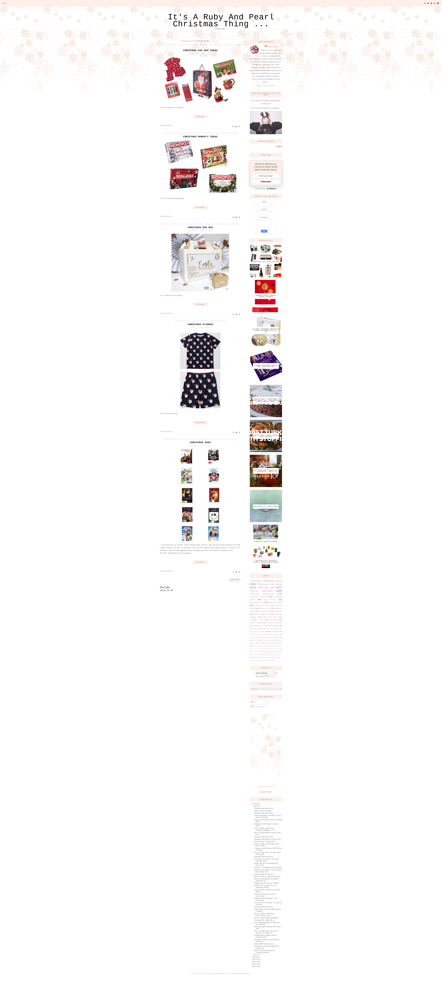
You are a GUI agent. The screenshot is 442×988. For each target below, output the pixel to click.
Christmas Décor (258, 649)
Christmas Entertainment (260, 646)
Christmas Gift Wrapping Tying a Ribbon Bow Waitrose (265, 561)
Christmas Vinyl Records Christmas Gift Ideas (266, 940)
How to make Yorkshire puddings (266, 918)
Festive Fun (234, 224)
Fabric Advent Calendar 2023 (265, 841)
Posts (254, 702)
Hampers (254, 657)
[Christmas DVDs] (200, 540)
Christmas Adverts (258, 596)
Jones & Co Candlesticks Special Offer (268, 867)
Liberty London (255, 637)
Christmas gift (265, 587)
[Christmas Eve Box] (200, 291)
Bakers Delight (255, 640)
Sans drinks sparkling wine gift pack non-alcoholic (266, 923)
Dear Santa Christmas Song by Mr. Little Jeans (266, 947)
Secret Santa (218, 439)
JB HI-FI (208, 439)
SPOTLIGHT (265, 611)
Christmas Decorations (262, 594)
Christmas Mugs (231, 44)
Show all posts (214, 41)
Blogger (270, 786)
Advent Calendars (261, 590)
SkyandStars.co (245, 973)
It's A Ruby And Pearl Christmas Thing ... (221, 21)
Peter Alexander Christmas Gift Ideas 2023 (267, 928)
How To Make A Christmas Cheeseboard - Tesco (264, 914)
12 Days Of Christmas (274, 623)
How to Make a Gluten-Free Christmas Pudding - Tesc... (265, 829)
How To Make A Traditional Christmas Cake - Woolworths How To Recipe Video (265, 400)
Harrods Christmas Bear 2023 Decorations (265, 895)
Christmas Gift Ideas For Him (266, 261)
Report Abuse (266, 792)
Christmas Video (273, 634)
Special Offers (231, 439)
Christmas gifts (273, 626)
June (255, 955)
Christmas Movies (195, 439)
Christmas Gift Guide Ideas (264, 920)
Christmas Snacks (255, 651)
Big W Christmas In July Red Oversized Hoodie (264, 951)
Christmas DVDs (200, 442)
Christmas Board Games (173, 133)
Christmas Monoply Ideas (200, 136)
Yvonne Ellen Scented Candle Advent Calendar (267, 910)
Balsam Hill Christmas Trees (264, 944)
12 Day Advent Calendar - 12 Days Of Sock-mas (268, 903)
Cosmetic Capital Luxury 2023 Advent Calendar (268, 849)
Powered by (260, 189)
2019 (254, 964)
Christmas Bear (255, 629)
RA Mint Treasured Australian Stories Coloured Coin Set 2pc (266, 330)
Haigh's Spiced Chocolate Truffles (266, 883)
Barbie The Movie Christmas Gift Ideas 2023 (266, 864)
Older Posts (234, 579)
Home (4, 3)
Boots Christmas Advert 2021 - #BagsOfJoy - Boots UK (265, 471)
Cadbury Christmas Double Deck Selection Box (266, 366)
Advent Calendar (256, 623)
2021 (254, 959)
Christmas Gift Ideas (211, 133)
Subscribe (266, 182)
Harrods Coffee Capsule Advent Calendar (266, 296)
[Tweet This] (236, 126)
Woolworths (273, 620)
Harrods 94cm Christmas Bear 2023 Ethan (267, 891)
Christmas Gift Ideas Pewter (265, 506)
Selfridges (275, 637)
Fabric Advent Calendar (262, 811)
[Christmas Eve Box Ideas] (200, 103)
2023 (254, 804)
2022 (254, 957)
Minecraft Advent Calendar (265, 541)
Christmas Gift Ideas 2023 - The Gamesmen (265, 899)
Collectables (278, 643)
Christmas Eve (267, 640)
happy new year (267, 660)
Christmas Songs (264, 643)
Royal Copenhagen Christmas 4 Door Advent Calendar (267, 816)
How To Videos (275, 602)
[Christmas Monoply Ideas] (200, 194)
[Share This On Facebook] (233, 126)
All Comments (258, 706)
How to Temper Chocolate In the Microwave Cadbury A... (266, 932)
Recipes (267, 614)
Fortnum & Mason (257, 620)
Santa (267, 637)
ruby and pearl (272, 46)
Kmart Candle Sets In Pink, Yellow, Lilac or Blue (267, 845)
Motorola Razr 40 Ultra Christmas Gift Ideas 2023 (266, 860)
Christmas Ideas (258, 626)
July (255, 806)
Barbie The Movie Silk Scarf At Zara (267, 876)
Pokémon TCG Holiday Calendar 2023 (266, 825)
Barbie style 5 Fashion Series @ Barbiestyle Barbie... (265, 886)
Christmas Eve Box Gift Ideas (192, 44)
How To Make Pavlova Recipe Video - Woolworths (268, 853)
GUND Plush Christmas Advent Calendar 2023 (265, 936)
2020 (166, 439)
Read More (200, 116)
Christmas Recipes (262, 605)
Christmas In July (256, 634)
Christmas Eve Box (170, 44)
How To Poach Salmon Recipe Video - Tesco (268, 833)
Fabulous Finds (268, 629)
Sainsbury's (278, 611)
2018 (254, 966)
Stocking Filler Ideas (276, 646)
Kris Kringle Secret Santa (267, 657)
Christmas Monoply (214, 44)
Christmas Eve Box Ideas (200, 50)
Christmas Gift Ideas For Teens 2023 (267, 839)
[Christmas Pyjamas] (200, 409)
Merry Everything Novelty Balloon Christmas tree (266, 880)
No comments (166, 125)
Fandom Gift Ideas (268, 651)
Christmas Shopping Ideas (266, 580)
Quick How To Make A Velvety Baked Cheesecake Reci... (268, 871)
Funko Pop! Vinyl (270, 617)
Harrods (257, 614)
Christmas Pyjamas (200, 47)
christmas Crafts (264, 608)
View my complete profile (266, 85)
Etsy (226, 224)
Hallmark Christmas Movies (273, 654)
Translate (272, 676)
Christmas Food (257, 602)
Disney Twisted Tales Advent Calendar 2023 (268, 821)
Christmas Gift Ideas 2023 (263, 808)
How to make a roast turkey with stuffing (266, 436)
